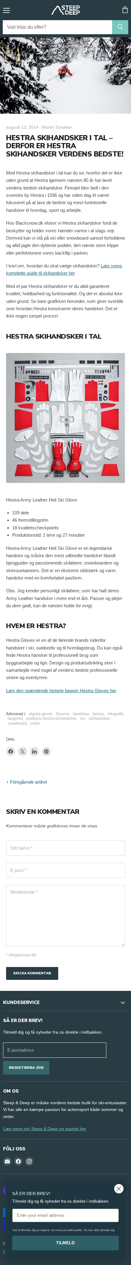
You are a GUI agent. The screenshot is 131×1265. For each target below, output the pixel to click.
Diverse (62, 714)
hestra (98, 714)
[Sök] (120, 27)
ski (82, 718)
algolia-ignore (40, 714)
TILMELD (65, 1243)
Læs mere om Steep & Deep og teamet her (44, 1128)
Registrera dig (26, 1067)
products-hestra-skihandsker (51, 718)
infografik (116, 714)
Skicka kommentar (32, 973)
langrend (15, 718)
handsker (81, 714)
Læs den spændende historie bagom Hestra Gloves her (61, 690)
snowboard (17, 723)
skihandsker (99, 718)
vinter (35, 723)
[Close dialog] (119, 1188)
